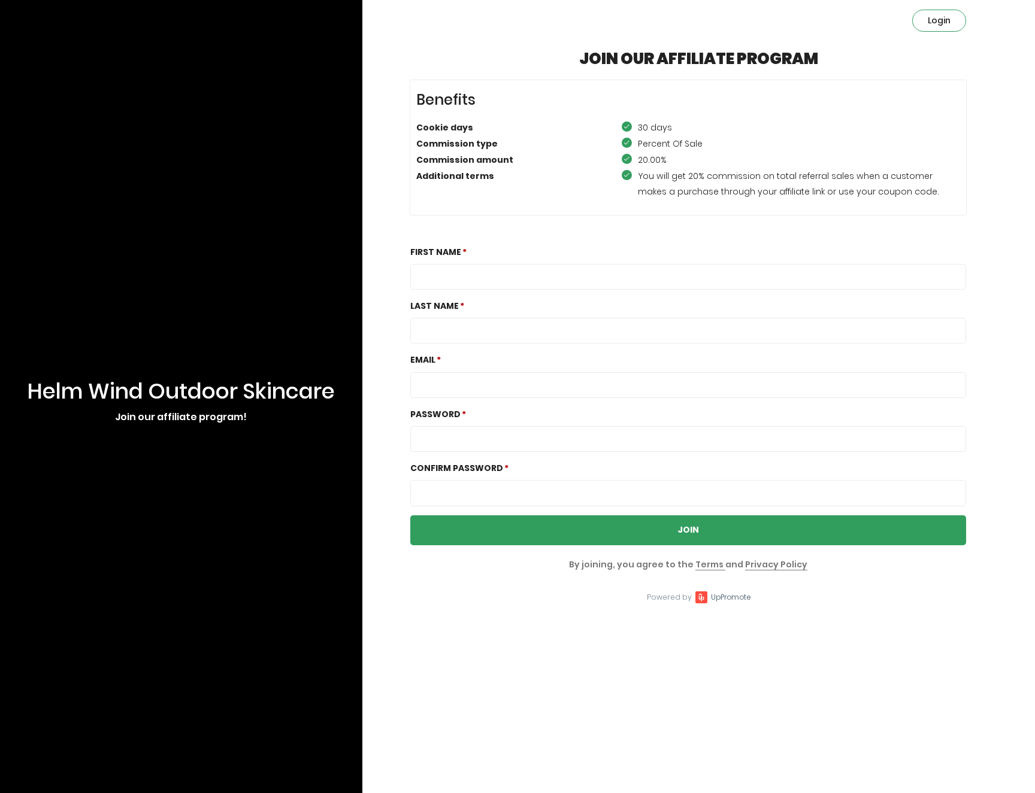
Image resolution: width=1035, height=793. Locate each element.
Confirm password (456, 468)
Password (435, 414)
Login (939, 20)
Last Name (434, 306)
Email (422, 360)
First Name (435, 252)
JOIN (688, 530)
